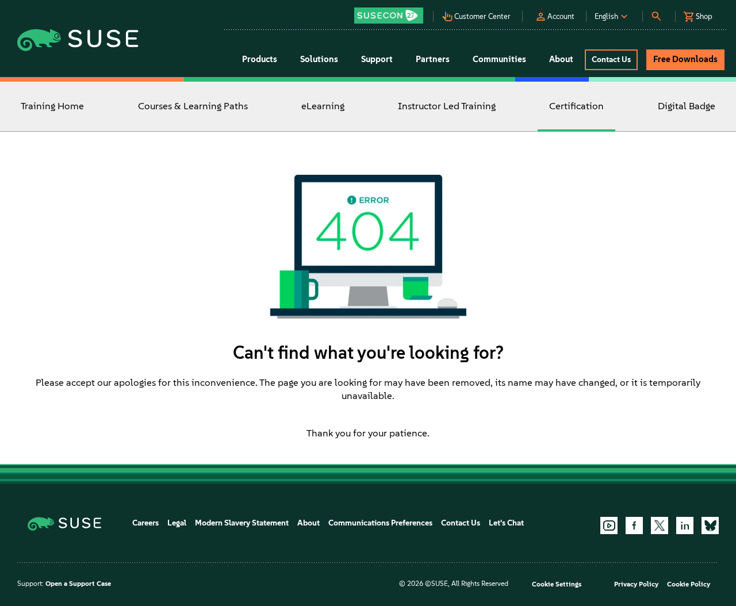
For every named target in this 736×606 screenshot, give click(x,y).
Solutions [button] (319, 59)
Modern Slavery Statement (242, 523)
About (308, 523)
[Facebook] (634, 525)
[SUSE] (68, 523)
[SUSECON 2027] (388, 15)
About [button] (561, 59)
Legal (176, 523)
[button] (392, 12)
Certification (576, 106)
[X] (659, 525)
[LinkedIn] (684, 525)
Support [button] (377, 59)
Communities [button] (499, 59)
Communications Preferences (380, 523)
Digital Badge (686, 106)
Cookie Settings (556, 584)
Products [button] (259, 59)
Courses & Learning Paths (193, 106)
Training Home (52, 106)
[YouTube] (609, 525)
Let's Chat (506, 523)
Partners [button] (433, 59)
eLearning (322, 106)
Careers (145, 523)
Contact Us (460, 523)
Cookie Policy (688, 584)
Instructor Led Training (447, 106)
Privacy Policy (636, 584)
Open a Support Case (78, 584)
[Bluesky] (710, 525)
